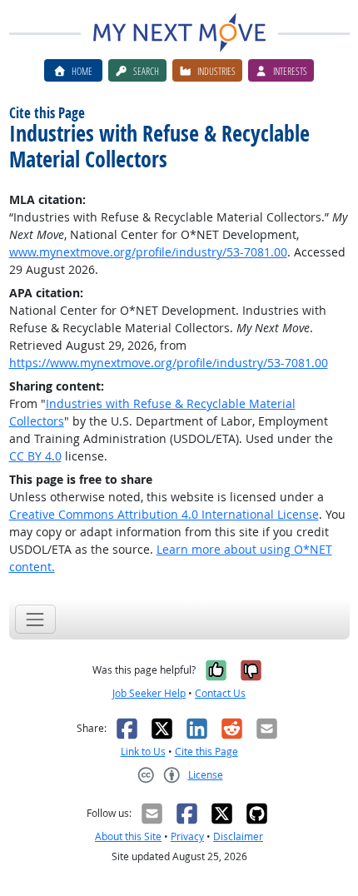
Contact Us (220, 693)
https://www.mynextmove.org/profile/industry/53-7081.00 (168, 363)
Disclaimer (238, 836)
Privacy (187, 836)
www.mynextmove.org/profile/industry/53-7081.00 (148, 252)
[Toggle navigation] (35, 619)
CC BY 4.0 (35, 456)
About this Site (128, 836)
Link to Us (143, 751)
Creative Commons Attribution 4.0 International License (164, 514)
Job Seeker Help (149, 693)
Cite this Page (206, 751)
